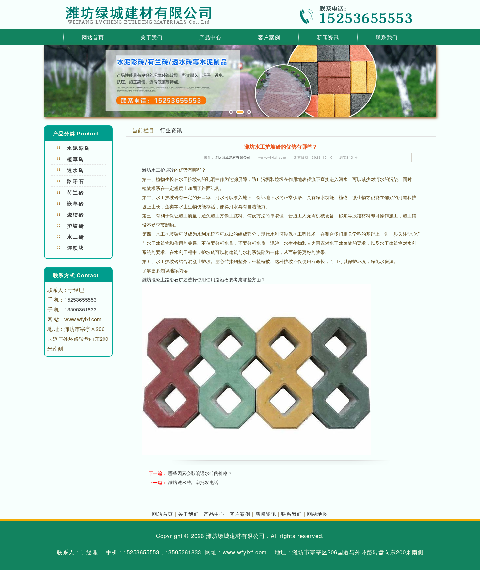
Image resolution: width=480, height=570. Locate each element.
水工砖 (76, 236)
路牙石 (76, 181)
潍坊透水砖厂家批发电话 (193, 482)
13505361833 (80, 309)
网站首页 (93, 37)
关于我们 (151, 37)
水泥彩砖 (78, 147)
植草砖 (76, 159)
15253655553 (80, 299)
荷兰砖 (76, 192)
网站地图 (317, 513)
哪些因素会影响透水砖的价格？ (200, 473)
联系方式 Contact (76, 275)
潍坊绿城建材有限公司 (232, 157)
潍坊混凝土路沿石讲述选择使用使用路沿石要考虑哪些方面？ (203, 279)
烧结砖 (76, 214)
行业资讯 (171, 130)
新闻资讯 (328, 37)
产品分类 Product (76, 133)
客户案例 (269, 37)
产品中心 (210, 37)
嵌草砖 (76, 203)
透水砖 (76, 170)
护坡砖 (76, 225)
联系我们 (387, 37)
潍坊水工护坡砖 (158, 169)
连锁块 (76, 247)
